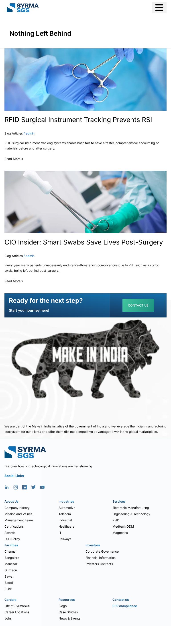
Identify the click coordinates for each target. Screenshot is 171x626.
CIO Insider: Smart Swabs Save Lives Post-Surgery (83, 242)
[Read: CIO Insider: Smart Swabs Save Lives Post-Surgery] (85, 201)
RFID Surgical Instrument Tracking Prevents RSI (78, 120)
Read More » (13, 158)
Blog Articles (13, 133)
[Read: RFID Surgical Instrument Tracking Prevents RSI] (85, 79)
